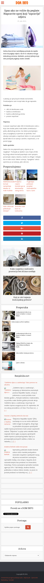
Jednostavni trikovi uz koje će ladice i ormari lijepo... (23, 314)
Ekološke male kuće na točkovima (20, 208)
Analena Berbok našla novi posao (15, 447)
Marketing (4, 580)
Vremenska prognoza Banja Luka (12, 578)
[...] (5, 410)
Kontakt (11, 580)
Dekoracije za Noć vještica (20, 322)
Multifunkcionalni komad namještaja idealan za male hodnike (8, 186)
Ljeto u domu (20, 363)
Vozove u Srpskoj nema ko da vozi (16, 416)
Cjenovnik (34, 578)
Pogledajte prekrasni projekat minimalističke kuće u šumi (31, 186)
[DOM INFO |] (22, 2)
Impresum (27, 578)
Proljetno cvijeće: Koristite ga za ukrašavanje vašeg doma (20, 186)
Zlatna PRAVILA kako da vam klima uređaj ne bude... (24, 345)
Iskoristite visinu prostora (25, 353)
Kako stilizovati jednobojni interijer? (8, 208)
